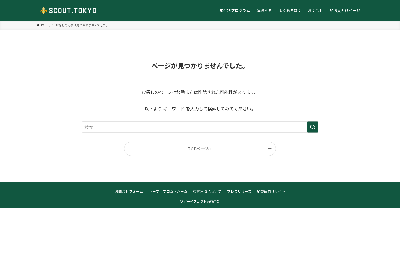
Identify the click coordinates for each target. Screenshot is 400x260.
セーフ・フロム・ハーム (168, 191)
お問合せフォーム (129, 191)
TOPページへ (200, 148)
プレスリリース (239, 191)
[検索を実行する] (312, 127)
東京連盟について (207, 191)
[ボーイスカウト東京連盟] (68, 10)
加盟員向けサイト (271, 191)
